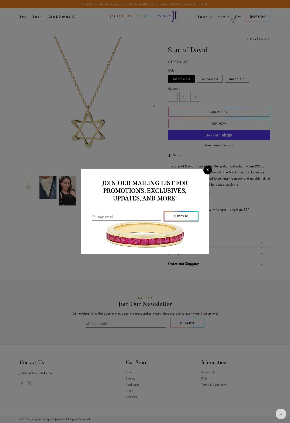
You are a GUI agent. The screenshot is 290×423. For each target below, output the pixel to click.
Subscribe (181, 216)
